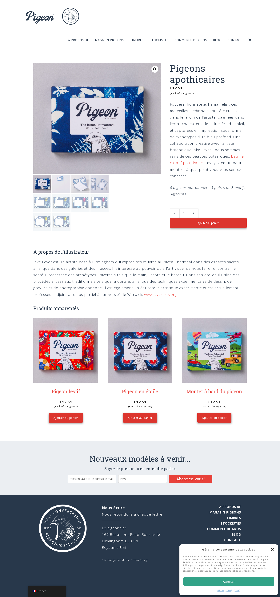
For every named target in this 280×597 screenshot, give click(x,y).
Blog (217, 40)
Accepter (229, 581)
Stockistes (159, 40)
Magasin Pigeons (109, 40)
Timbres (137, 40)
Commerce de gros (191, 40)
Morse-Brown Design (135, 560)
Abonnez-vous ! (190, 478)
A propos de (78, 40)
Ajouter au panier (208, 223)
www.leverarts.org (160, 294)
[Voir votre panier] (249, 40)
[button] (272, 549)
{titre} (221, 590)
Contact (235, 40)
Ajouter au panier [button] (66, 418)
